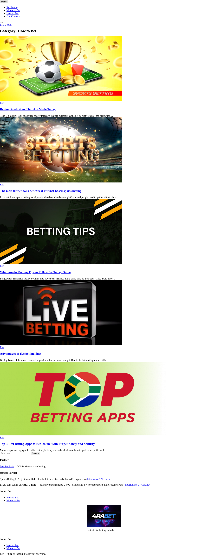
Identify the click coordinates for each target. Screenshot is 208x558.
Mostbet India (7, 466)
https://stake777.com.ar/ (99, 479)
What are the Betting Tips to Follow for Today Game (35, 272)
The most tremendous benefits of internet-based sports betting (41, 191)
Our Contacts (13, 16)
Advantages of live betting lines (20, 353)
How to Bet (12, 13)
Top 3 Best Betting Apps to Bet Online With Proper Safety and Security (47, 444)
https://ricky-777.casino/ (137, 484)
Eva (2, 103)
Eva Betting (6, 24)
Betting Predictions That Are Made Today (28, 109)
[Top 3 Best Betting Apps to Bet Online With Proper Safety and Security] (83, 434)
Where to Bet (13, 10)
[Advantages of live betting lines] (61, 344)
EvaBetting (12, 7)
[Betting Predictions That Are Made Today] (61, 100)
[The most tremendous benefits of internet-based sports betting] (61, 181)
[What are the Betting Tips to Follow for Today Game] (61, 263)
